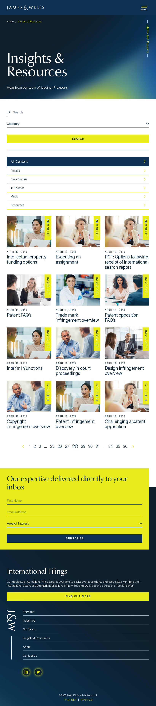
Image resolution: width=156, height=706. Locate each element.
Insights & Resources (36, 638)
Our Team (29, 629)
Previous (23, 446)
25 (52, 446)
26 (59, 446)
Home (10, 21)
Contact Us (30, 655)
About (26, 647)
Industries (29, 620)
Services (28, 612)
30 (90, 446)
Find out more (78, 596)
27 (67, 446)
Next (133, 446)
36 (125, 446)
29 (83, 446)
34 (110, 446)
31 (97, 446)
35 (118, 446)
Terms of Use (86, 700)
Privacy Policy (70, 700)
